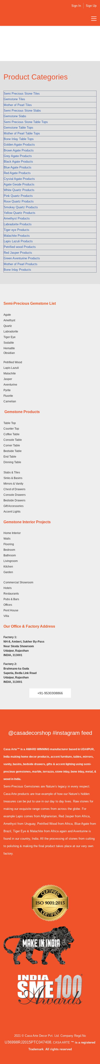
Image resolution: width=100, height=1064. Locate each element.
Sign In (76, 5)
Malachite (9, 373)
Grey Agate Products (18, 156)
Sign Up (91, 5)
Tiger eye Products (16, 230)
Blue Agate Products (17, 167)
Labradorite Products (18, 224)
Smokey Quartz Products (21, 207)
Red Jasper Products (18, 252)
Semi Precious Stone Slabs (22, 110)
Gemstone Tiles (14, 99)
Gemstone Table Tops (18, 127)
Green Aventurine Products (22, 258)
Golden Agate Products (19, 144)
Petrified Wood (12, 362)
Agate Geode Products (19, 184)
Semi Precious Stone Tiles (22, 93)
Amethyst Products (17, 218)
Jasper (7, 379)
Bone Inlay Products (17, 269)
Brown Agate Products (19, 150)
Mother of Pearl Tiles (18, 105)
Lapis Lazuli (11, 367)
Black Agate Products (18, 161)
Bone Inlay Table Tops (19, 139)
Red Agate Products (17, 173)
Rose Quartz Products (19, 201)
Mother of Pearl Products (20, 264)
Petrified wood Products (20, 247)
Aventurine (10, 384)
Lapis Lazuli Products (18, 241)
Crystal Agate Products (19, 179)
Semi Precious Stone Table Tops (26, 122)
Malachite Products (17, 235)
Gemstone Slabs (15, 116)
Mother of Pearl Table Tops (22, 133)
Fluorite (8, 395)
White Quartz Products (19, 190)
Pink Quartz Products (18, 196)
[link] (50, 887)
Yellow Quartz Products (19, 213)
